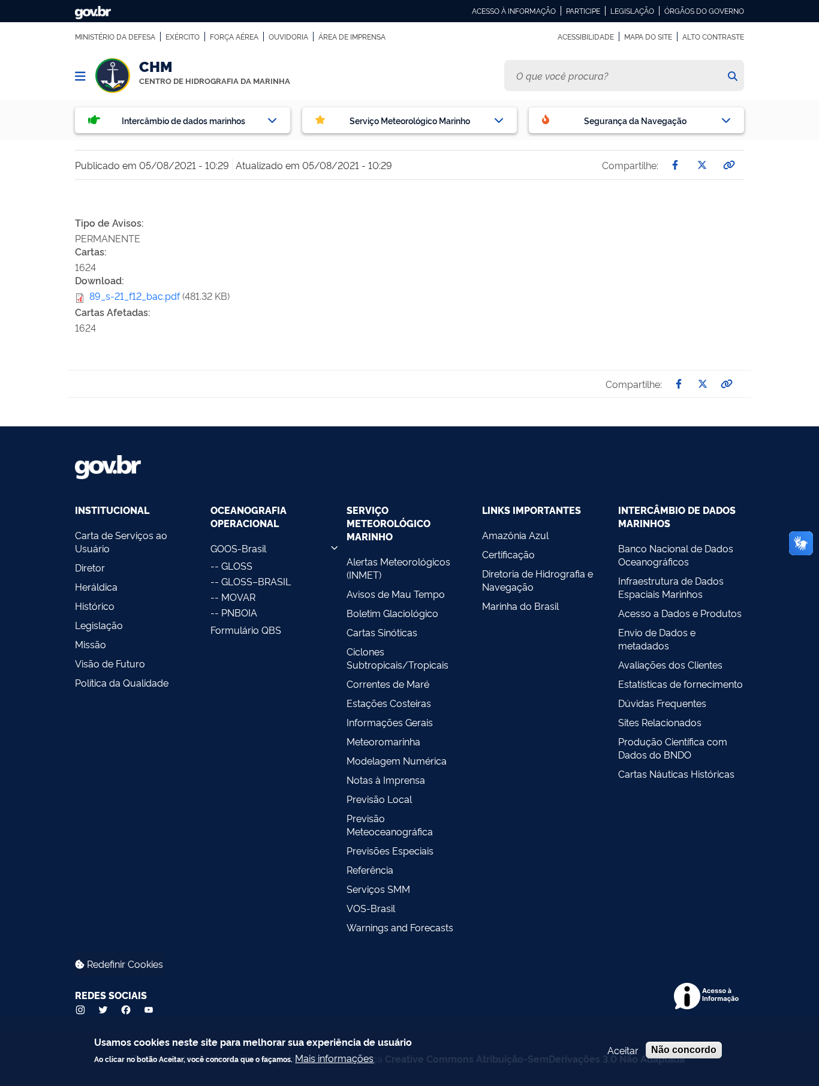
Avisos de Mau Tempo (396, 593)
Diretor (90, 567)
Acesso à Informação (514, 11)
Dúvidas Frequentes (662, 702)
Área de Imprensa (352, 36)
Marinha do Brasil (520, 605)
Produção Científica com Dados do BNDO (672, 748)
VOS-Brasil (371, 907)
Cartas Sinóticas (382, 632)
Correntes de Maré (388, 683)
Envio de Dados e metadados (656, 638)
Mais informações (334, 1057)
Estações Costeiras (389, 702)
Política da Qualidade (121, 682)
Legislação (632, 11)
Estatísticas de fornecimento (680, 683)
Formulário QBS (245, 629)
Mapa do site (648, 36)
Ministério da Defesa (115, 36)
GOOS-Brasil (238, 548)
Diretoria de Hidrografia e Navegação (537, 580)
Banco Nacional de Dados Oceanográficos (675, 555)
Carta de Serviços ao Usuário (121, 541)
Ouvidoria (288, 36)
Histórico (95, 605)
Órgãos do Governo (704, 11)
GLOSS (236, 565)
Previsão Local (379, 798)
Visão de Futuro (110, 663)
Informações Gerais (390, 722)
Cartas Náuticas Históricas (676, 773)
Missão (90, 644)
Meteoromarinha (383, 741)
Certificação (508, 554)
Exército (182, 36)
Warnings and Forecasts (400, 927)
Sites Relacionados (659, 722)
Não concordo (683, 1050)
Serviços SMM (378, 888)
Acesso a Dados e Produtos (680, 612)
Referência (370, 869)
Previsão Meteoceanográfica (390, 824)
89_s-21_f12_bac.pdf (134, 295)
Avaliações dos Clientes (670, 664)
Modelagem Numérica (397, 760)
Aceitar (623, 1050)
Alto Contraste (713, 36)
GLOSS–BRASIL (256, 581)
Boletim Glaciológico (392, 612)
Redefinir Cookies (124, 963)
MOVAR (238, 596)
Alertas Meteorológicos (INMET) (398, 568)
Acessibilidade (586, 36)
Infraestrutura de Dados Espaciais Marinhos (671, 587)
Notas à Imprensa (386, 779)
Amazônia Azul (515, 535)
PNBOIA (239, 612)
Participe (583, 11)
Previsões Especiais (390, 850)
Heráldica (96, 586)
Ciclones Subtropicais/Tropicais (397, 658)
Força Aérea (234, 36)
